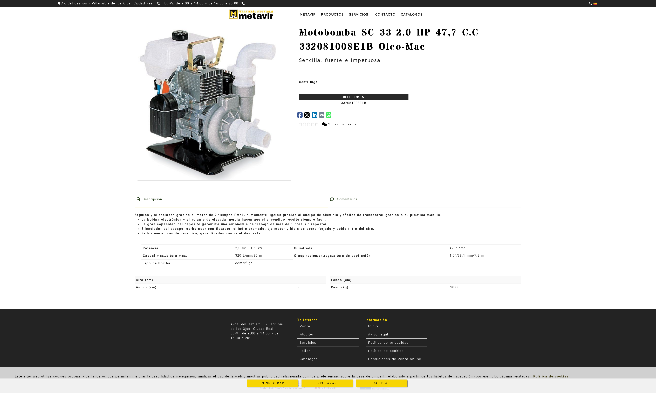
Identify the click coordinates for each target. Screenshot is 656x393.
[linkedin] (315, 116)
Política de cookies (551, 376)
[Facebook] (300, 116)
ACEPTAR (382, 383)
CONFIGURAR (272, 383)
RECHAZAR (327, 383)
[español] (595, 3)
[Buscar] (590, 3)
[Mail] (322, 116)
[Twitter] (308, 116)
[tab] (231, 199)
